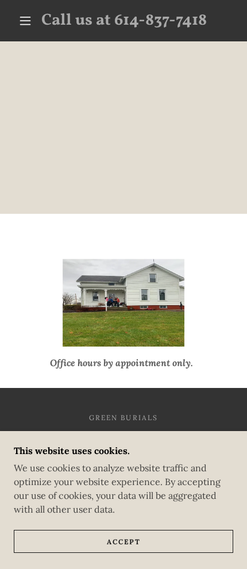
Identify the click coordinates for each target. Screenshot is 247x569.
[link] (124, 20)
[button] (25, 20)
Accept (124, 541)
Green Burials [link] (123, 417)
